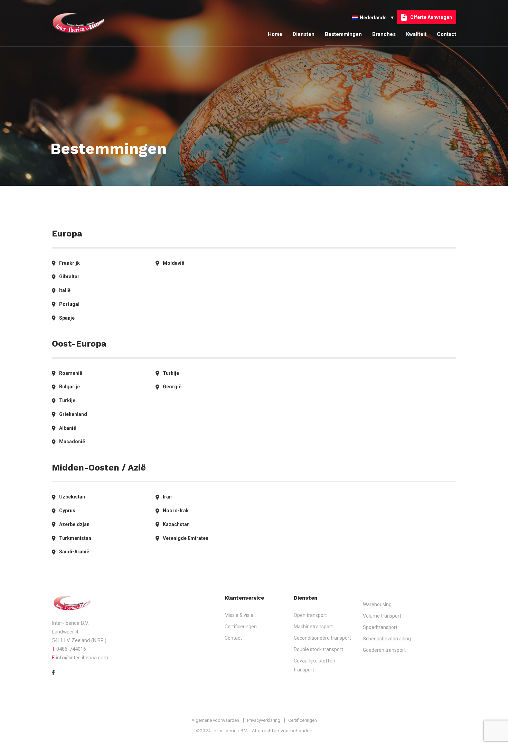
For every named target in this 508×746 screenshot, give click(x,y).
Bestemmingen (343, 34)
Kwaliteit (416, 34)
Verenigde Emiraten (185, 538)
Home (275, 34)
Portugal (69, 304)
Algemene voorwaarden (215, 720)
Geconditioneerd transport (322, 638)
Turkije (67, 400)
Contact (446, 34)
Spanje (67, 318)
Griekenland (73, 414)
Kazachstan (176, 524)
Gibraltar (69, 276)
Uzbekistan (72, 497)
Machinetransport (313, 626)
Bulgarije (69, 386)
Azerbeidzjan (74, 524)
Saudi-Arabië (74, 551)
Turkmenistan (75, 538)
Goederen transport (384, 650)
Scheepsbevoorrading (387, 638)
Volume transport (382, 616)
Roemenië (70, 373)
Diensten (303, 34)
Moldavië (173, 263)
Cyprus (67, 510)
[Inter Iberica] (84, 23)
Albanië (67, 428)
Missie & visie (239, 615)
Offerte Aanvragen (431, 17)
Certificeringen (241, 626)
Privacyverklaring (263, 720)
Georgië (172, 386)
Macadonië (72, 441)
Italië (64, 290)
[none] (372, 17)
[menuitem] (372, 17)
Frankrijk (69, 263)
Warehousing (377, 604)
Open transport (310, 615)
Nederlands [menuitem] (373, 17)
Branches (384, 34)
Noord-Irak (176, 510)
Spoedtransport (380, 627)
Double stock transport (318, 649)
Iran (167, 497)
